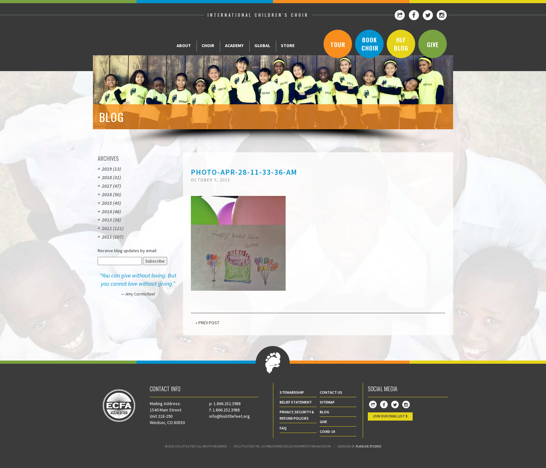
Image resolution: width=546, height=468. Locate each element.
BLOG (324, 412)
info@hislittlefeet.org (229, 416)
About (184, 45)
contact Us (331, 392)
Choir (208, 45)
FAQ (283, 428)
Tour (338, 44)
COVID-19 (327, 431)
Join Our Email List (389, 416)
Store (287, 45)
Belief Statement (296, 402)
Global (262, 45)
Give (433, 44)
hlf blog (401, 44)
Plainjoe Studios (368, 446)
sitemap (327, 402)
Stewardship (292, 392)
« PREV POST (207, 322)
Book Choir (370, 44)
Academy (234, 45)
